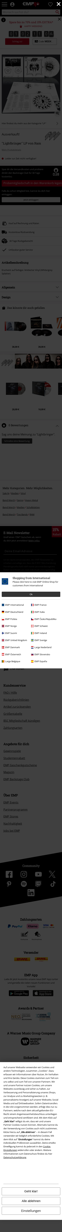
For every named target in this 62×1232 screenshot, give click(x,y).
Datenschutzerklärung (14, 1157)
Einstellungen (31, 1211)
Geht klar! (31, 1191)
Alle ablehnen (31, 1201)
